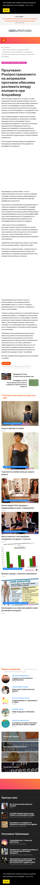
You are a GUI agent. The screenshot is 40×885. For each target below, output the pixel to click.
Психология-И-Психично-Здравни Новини (15, 49)
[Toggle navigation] (3, 40)
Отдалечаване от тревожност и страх (24, 701)
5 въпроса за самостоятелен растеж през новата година (24, 723)
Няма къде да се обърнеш (23, 712)
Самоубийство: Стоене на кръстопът (21, 841)
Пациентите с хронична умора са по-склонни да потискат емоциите (24, 851)
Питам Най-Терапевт (17, 709)
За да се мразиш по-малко (12, 428)
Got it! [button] (6, 881)
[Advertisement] (20, 169)
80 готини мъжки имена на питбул (21, 805)
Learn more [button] (29, 876)
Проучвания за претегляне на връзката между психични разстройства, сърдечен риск (22, 860)
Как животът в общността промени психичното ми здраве (23, 823)
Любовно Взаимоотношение (20, 687)
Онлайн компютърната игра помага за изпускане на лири (22, 814)
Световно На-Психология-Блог (12, 423)
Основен (6, 47)
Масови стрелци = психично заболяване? (19, 574)
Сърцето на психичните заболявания (22, 679)
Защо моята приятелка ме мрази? (23, 690)
